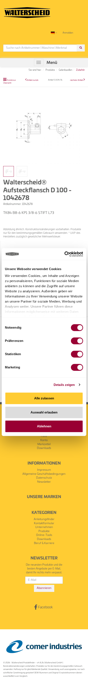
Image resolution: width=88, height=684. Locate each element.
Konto (44, 440)
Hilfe (44, 436)
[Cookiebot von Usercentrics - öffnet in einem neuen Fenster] (64, 254)
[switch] (77, 340)
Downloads (44, 448)
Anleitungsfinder (44, 519)
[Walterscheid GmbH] (27, 10)
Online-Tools (44, 535)
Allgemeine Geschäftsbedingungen (44, 474)
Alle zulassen (44, 398)
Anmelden (68, 33)
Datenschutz (44, 478)
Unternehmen (44, 527)
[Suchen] (81, 47)
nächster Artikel (77, 80)
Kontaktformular (44, 523)
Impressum (44, 470)
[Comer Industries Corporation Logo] (44, 647)
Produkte (44, 531)
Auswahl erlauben (44, 412)
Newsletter (44, 482)
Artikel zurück (32, 80)
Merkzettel (44, 444)
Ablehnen (44, 426)
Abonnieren (44, 588)
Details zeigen (64, 385)
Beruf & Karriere (44, 543)
